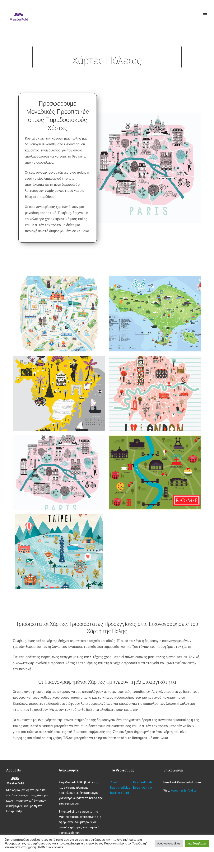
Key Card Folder (143, 782)
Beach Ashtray (143, 787)
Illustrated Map (120, 787)
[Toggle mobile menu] (205, 15)
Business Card (119, 792)
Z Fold (114, 782)
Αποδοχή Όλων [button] (196, 843)
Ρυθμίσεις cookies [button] (168, 843)
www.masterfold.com (185, 790)
